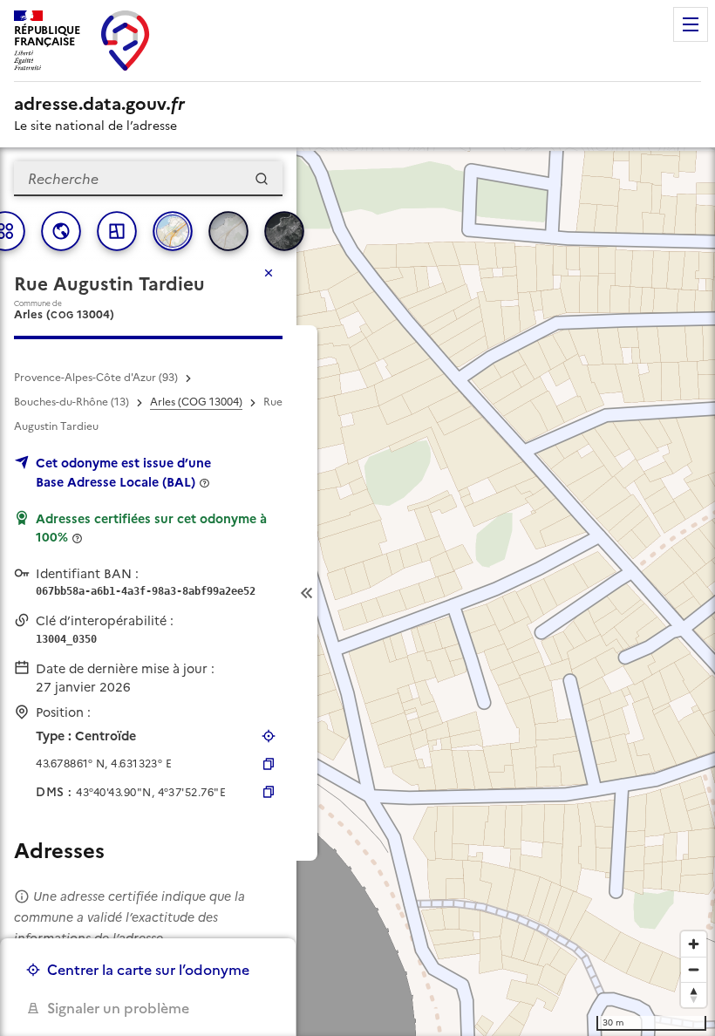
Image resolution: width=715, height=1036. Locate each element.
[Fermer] (269, 273)
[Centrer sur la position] (269, 736)
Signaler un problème (118, 1008)
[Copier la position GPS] (269, 764)
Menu (690, 24)
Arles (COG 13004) (196, 402)
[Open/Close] (306, 593)
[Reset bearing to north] (693, 994)
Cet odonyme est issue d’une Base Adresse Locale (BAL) (123, 472)
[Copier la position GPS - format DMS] (269, 792)
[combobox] (148, 178)
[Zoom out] (693, 969)
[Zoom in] (693, 944)
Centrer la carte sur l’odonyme (148, 969)
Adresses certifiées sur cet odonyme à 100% (151, 528)
